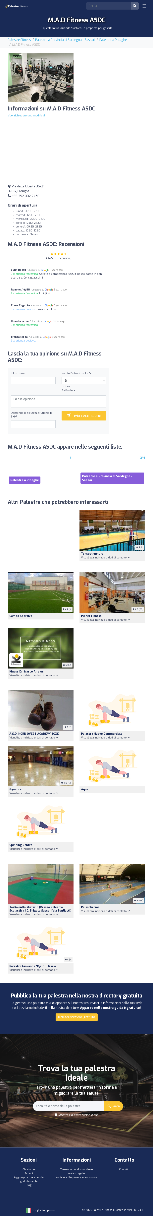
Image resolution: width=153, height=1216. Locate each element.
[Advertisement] (112, 77)
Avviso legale (76, 1173)
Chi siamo (29, 1169)
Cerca (115, 1106)
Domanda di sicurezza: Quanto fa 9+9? (32, 414)
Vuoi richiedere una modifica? (26, 115)
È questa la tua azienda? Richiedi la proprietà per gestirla (77, 28)
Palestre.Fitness (19, 40)
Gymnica (15, 789)
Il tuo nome (18, 373)
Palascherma (90, 907)
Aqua (84, 789)
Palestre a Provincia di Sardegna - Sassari (65, 40)
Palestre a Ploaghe (113, 40)
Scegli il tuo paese (43, 1210)
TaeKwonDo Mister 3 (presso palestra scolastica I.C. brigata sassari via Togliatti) (40, 909)
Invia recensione (86, 415)
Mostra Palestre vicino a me (78, 1115)
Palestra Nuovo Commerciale (101, 734)
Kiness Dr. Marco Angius (26, 671)
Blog (28, 1185)
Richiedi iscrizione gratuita (76, 1017)
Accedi (29, 1173)
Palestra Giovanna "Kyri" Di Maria (32, 966)
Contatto (124, 1169)
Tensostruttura (92, 554)
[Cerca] (135, 6)
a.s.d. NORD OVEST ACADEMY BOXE (34, 734)
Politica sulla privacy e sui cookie (76, 1177)
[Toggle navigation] (144, 6)
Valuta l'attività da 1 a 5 (76, 373)
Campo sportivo (20, 616)
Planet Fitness (91, 616)
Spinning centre (20, 845)
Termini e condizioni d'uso (76, 1169)
